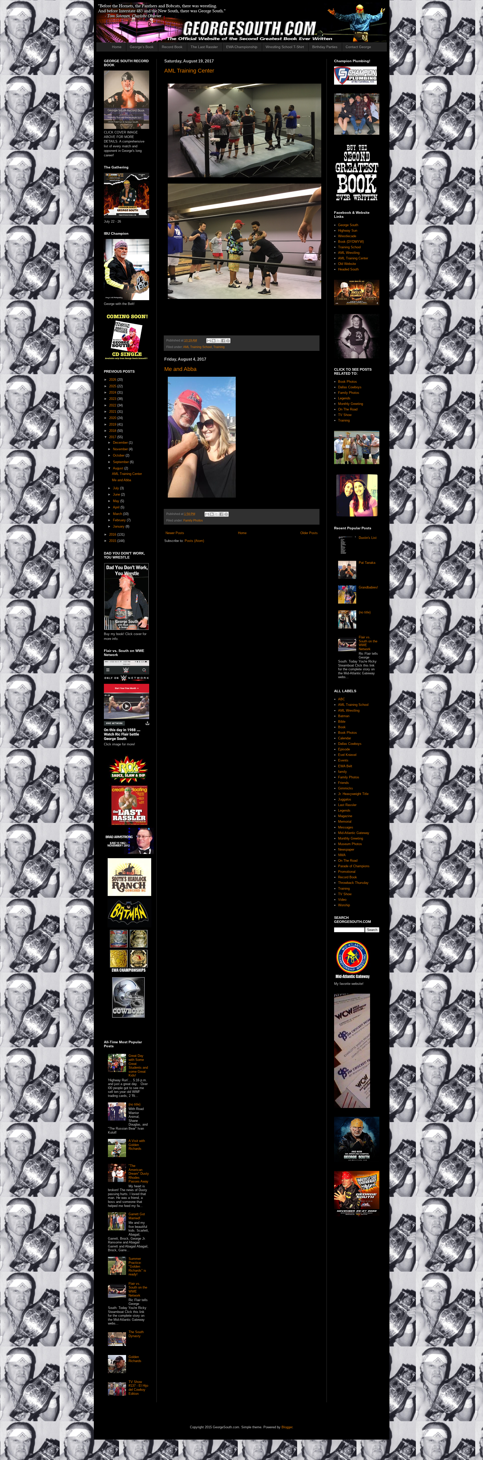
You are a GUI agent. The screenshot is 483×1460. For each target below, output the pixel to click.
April (116, 507)
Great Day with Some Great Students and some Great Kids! (138, 1065)
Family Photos (193, 520)
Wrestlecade (347, 236)
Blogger (286, 1427)
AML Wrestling (348, 253)
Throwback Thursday (353, 883)
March (118, 514)
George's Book (141, 47)
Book (342, 727)
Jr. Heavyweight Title (353, 794)
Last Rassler (347, 805)
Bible (341, 721)
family (342, 772)
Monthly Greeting (350, 404)
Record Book (172, 47)
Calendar (344, 738)
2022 (113, 405)
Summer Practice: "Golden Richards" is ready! (137, 1266)
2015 (113, 541)
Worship (344, 905)
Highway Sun (347, 230)
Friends (343, 783)
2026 (113, 379)
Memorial (344, 821)
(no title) (134, 1104)
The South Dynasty (136, 1334)
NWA (342, 855)
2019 (113, 424)
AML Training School (197, 347)
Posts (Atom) (194, 541)
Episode (344, 749)
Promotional (346, 872)
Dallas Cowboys (349, 387)
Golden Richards (135, 1359)
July (116, 488)
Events (343, 760)
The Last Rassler (204, 47)
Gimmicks (345, 788)
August (118, 468)
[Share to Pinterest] (227, 340)
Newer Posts (175, 533)
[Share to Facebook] (223, 340)
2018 (113, 431)
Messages (345, 827)
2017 (113, 437)
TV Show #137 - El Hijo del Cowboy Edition (138, 1388)
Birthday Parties (324, 47)
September (121, 462)
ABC (341, 699)
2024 (113, 392)
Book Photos (347, 382)
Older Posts (309, 533)
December (121, 442)
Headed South (348, 269)
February (120, 520)
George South (348, 225)
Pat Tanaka (367, 563)
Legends (344, 398)
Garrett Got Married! (137, 1216)
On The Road (347, 409)
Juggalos (344, 799)
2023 (113, 399)
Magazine (345, 816)
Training (219, 347)
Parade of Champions (354, 866)
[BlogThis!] (213, 340)
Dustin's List (368, 538)
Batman (343, 716)
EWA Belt (345, 766)
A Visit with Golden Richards (137, 1145)
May (116, 501)
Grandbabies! (368, 587)
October (119, 455)
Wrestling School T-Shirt (285, 47)
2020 (113, 418)
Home (117, 47)
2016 (113, 534)
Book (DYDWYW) (351, 242)
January (119, 526)
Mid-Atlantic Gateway (353, 833)
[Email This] (208, 340)
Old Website (347, 264)
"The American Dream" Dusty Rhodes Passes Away (139, 1173)
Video (342, 899)
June (117, 494)
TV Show (344, 415)
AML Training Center (189, 70)
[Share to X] (218, 340)
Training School (349, 247)
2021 (113, 411)
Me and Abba (180, 369)
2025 (113, 386)
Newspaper (346, 849)
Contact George (358, 47)
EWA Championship (241, 47)
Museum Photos (350, 844)
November (121, 449)
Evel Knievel (347, 755)
